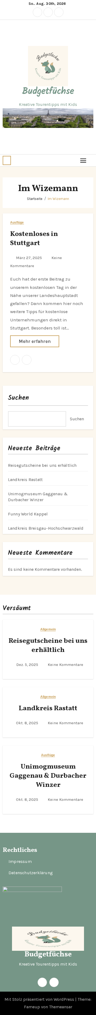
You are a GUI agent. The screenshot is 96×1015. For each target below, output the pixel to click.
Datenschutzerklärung (31, 872)
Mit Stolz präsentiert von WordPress (40, 999)
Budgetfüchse (48, 91)
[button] (7, 160)
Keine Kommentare (65, 664)
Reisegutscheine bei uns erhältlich (42, 465)
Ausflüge (17, 222)
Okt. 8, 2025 (27, 722)
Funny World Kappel (28, 514)
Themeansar (60, 1006)
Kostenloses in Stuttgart (34, 238)
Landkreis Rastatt (25, 479)
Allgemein (48, 629)
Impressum (20, 861)
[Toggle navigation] (83, 160)
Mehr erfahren (35, 341)
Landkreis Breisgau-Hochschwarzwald (46, 528)
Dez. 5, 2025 (27, 664)
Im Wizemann (58, 199)
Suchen (18, 398)
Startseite (34, 199)
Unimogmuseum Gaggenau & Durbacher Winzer (48, 776)
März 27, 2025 (29, 257)
